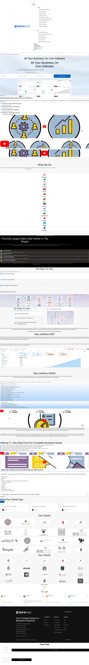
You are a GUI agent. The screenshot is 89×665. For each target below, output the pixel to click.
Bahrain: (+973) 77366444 (21, 625)
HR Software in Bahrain (42, 13)
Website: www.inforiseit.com (21, 633)
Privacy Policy (33, 639)
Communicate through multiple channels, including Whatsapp (27, 323)
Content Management (58, 632)
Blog (65, 629)
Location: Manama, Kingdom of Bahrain (23, 623)
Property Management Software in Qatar (45, 41)
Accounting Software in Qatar (43, 37)
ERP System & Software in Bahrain (44, 9)
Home (45, 620)
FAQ (65, 622)
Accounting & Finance (58, 629)
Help (65, 620)
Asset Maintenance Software (43, 26)
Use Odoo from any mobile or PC (25, 318)
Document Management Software (44, 20)
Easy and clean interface (23, 313)
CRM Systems (57, 627)
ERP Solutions (57, 620)
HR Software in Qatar (42, 39)
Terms (65, 627)
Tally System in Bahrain (42, 24)
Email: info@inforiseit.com (21, 631)
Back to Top (68, 639)
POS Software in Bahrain (43, 11)
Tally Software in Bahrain (43, 22)
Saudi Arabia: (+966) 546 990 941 (22, 629)
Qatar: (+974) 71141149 (20, 627)
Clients (34, 49)
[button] (44, 143)
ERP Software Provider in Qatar (43, 32)
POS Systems (56, 622)
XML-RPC (51, 436)
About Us (46, 622)
